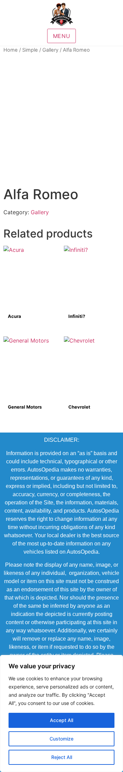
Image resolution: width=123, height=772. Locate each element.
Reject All (61, 757)
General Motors (25, 407)
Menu (61, 36)
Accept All (61, 720)
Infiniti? (76, 316)
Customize (61, 739)
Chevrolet (79, 407)
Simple (30, 50)
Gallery (50, 50)
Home (10, 50)
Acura (14, 316)
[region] (61, 713)
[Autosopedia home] (61, 14)
